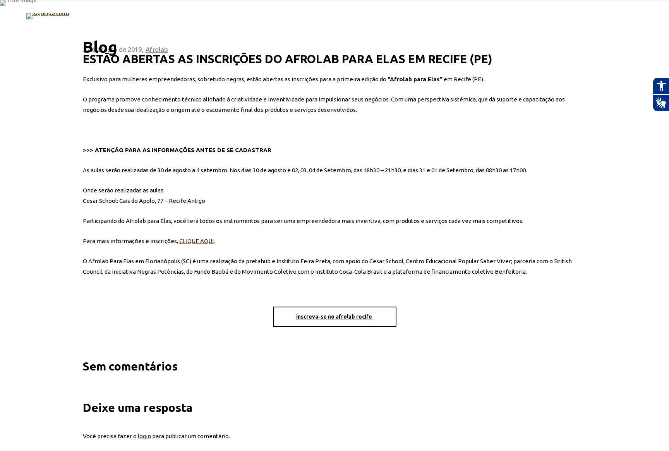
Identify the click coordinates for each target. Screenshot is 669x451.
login (144, 436)
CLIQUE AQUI (196, 241)
